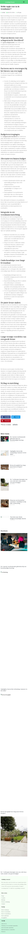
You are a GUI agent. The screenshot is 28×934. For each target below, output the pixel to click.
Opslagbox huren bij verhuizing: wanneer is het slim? (18, 452)
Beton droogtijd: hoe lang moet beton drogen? (18, 466)
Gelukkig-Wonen (9, 2)
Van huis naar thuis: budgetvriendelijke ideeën (18, 517)
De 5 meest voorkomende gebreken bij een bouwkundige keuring (17, 438)
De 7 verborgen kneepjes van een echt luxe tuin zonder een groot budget (18, 481)
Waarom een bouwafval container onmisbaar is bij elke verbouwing (18, 501)
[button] (24, 2)
